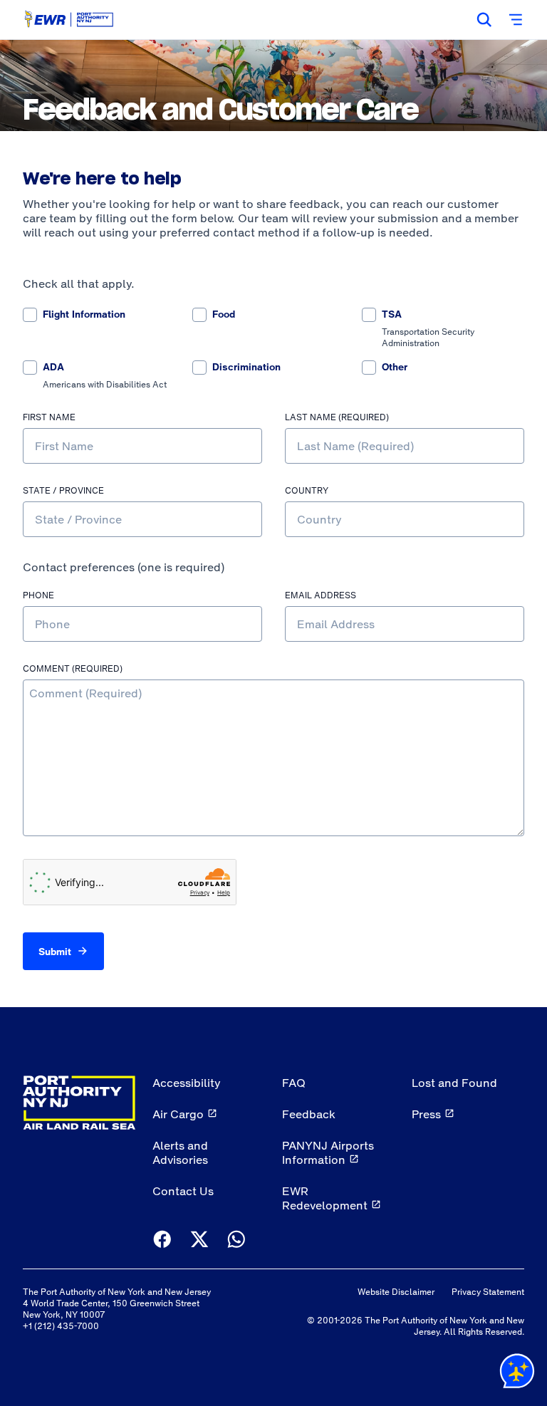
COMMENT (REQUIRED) (73, 669)
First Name (49, 417)
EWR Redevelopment (325, 1198)
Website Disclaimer (396, 1292)
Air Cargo (178, 1114)
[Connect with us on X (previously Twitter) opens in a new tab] (199, 1240)
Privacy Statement (488, 1292)
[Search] (484, 20)
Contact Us (183, 1191)
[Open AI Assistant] (517, 1374)
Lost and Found (454, 1083)
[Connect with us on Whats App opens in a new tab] (236, 1240)
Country (306, 491)
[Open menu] (515, 20)
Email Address (320, 595)
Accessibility (186, 1083)
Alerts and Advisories (180, 1152)
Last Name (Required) (337, 417)
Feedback (308, 1114)
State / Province (63, 491)
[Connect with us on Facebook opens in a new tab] (162, 1240)
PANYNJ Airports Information (328, 1152)
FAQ (294, 1083)
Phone (38, 595)
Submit (54, 951)
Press (426, 1114)
